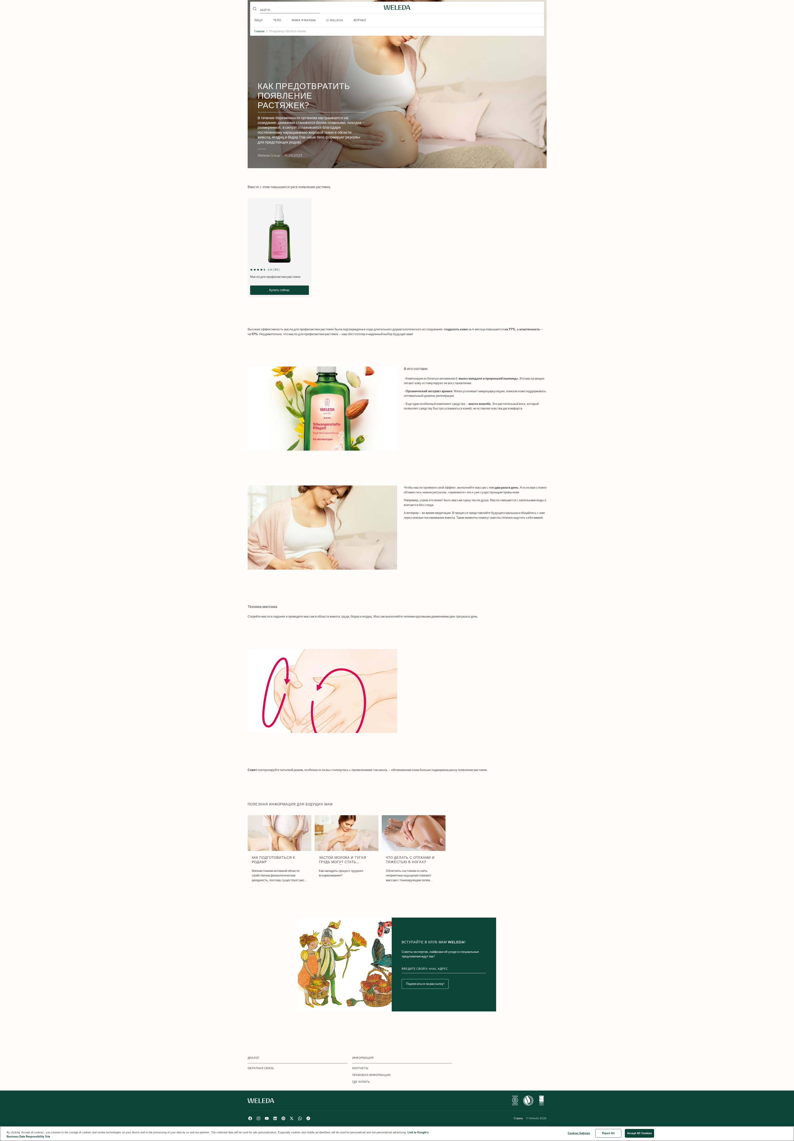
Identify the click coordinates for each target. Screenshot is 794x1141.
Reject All (608, 1133)
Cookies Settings (579, 1133)
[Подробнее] (515, 1100)
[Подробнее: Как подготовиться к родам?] (279, 851)
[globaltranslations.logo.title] (397, 7)
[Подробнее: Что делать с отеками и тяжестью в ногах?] (413, 851)
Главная (259, 31)
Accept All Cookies (639, 1133)
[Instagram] (258, 1118)
